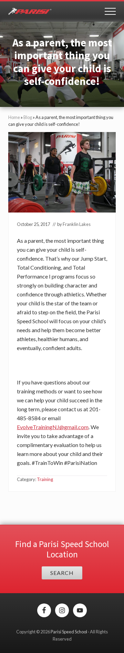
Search (62, 572)
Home (14, 117)
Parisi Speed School (69, 631)
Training (45, 479)
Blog (27, 117)
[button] (110, 11)
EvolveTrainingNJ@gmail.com (53, 427)
